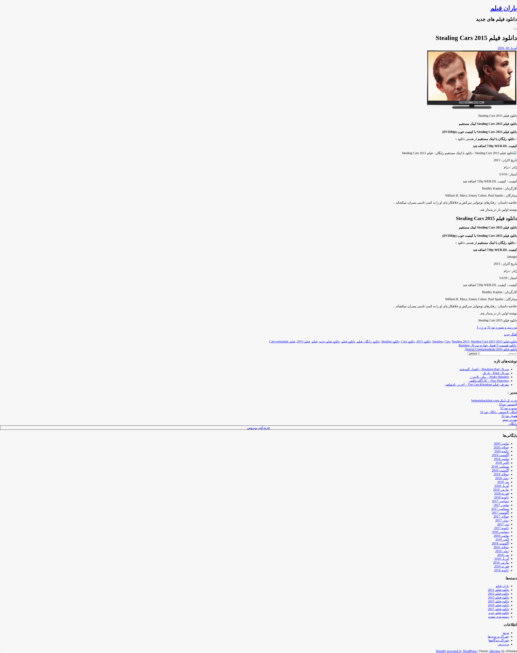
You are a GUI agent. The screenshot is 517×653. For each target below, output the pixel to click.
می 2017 (503, 524)
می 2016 (503, 555)
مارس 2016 (501, 562)
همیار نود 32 (509, 416)
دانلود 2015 (423, 341)
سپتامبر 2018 (500, 466)
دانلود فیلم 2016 (498, 605)
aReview (495, 651)
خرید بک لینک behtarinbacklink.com (494, 400)
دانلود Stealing (390, 341)
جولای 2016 (501, 547)
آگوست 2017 (500, 512)
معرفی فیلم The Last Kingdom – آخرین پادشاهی (477, 384)
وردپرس (503, 644)
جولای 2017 (501, 516)
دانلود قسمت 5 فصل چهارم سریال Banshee (488, 345)
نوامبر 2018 (501, 459)
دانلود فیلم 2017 (498, 609)
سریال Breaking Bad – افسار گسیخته (484, 369)
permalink (282, 341)
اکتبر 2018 (502, 462)
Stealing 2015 (460, 341)
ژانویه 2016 (501, 570)
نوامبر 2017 (501, 505)
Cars (447, 341)
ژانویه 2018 (501, 497)
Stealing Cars (479, 341)
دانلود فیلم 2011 (498, 590)
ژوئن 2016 (502, 551)
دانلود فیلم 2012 (498, 593)
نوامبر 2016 (501, 535)
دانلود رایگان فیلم (368, 341)
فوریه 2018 (501, 493)
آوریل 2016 (501, 558)
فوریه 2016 (501, 566)
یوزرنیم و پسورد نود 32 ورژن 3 (497, 327)
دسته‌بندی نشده (498, 616)
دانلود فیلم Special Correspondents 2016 (490, 349)
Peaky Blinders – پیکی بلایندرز (489, 377)
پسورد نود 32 (508, 408)
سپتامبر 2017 (500, 509)
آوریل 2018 (501, 486)
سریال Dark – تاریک (496, 373)
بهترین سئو (510, 419)
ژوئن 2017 (502, 520)
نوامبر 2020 (501, 443)
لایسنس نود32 (508, 404)
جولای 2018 (501, 474)
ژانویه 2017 (501, 528)
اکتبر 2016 (502, 539)
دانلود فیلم (348, 341)
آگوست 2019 (500, 455)
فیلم (314, 341)
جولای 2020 (501, 447)
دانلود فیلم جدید (329, 341)
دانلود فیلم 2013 (498, 597)
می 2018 (503, 482)
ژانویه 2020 (501, 451)
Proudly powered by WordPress (456, 651)
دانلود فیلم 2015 (506, 341)
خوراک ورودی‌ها (498, 636)
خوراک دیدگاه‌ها (499, 640)
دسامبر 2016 (500, 532)
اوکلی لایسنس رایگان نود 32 (498, 412)
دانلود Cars (408, 341)
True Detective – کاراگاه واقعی (489, 380)
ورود (506, 632)
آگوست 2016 (500, 543)
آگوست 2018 (500, 470)
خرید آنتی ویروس (258, 427)
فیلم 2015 (303, 341)
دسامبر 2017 (500, 501)
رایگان (513, 423)
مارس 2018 (501, 489)
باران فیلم (503, 8)
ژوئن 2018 (502, 478)
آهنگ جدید (510, 334)
